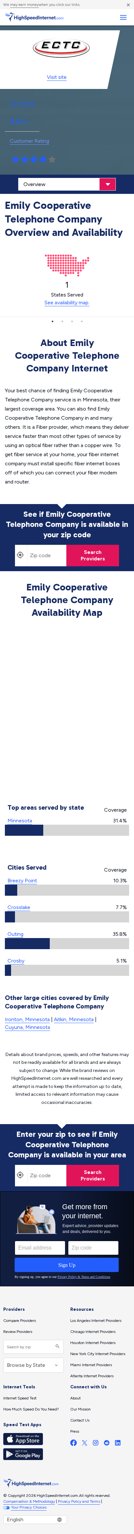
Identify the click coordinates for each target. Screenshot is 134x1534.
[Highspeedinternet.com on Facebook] (73, 1444)
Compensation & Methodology (29, 1501)
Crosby (15, 961)
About (75, 1398)
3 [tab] (72, 321)
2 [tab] (62, 321)
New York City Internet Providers (97, 1354)
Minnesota (19, 821)
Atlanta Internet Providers (92, 1376)
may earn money (24, 4)
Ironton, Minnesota (27, 1019)
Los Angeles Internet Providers (95, 1320)
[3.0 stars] (33, 160)
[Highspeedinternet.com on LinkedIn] (117, 1444)
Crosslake (18, 907)
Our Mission (80, 1409)
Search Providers (93, 555)
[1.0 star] (15, 160)
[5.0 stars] (52, 160)
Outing (15, 934)
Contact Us (79, 1420)
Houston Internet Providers (92, 1342)
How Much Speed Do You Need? (31, 1409)
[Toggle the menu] (123, 17)
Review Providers (17, 1331)
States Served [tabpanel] (67, 293)
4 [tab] (81, 321)
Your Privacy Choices (29, 1507)
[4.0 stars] (42, 160)
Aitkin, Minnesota (74, 1019)
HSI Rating (22, 103)
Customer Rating (29, 141)
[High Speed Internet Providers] (34, 17)
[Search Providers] (56, 1346)
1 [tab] (52, 321)
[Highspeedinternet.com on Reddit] (106, 1444)
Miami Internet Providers (91, 1365)
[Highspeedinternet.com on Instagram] (95, 1444)
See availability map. (67, 302)
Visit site (57, 77)
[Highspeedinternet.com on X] (84, 1444)
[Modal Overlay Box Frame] (67, 1238)
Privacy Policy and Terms (79, 1501)
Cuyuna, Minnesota (27, 1027)
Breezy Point (22, 880)
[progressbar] (67, 830)
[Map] (67, 711)
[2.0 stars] (24, 160)
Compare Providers (19, 1320)
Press (74, 1431)
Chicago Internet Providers (92, 1331)
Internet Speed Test (19, 1398)
